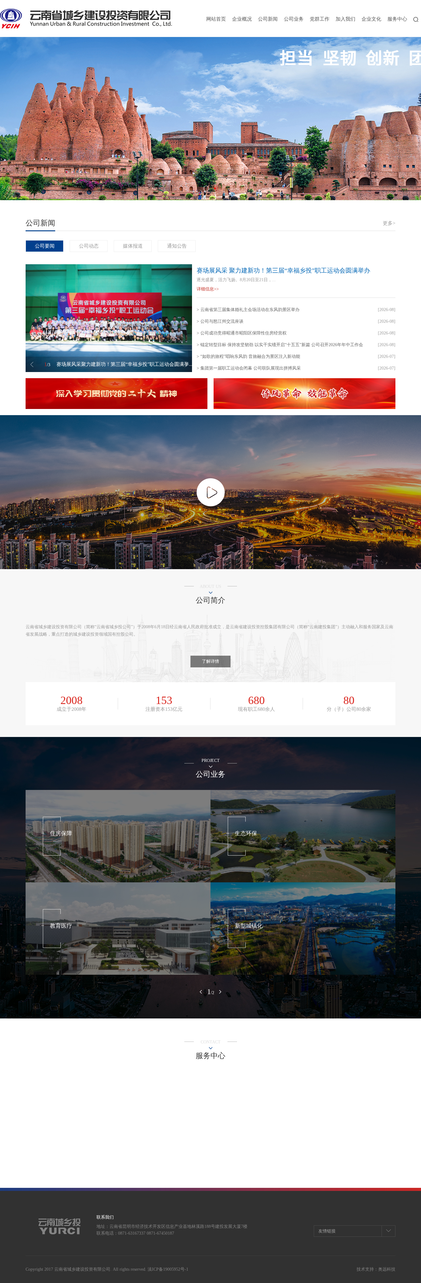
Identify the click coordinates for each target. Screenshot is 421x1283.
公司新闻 (268, 19)
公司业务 (294, 19)
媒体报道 (133, 246)
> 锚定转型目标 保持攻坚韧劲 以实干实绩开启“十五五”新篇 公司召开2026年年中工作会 (280, 344)
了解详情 (210, 661)
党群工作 (319, 19)
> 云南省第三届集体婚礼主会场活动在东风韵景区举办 (248, 309)
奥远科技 (386, 1269)
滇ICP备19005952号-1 (168, 1269)
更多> (389, 223)
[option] (116, 393)
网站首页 (216, 19)
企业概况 (242, 19)
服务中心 (397, 19)
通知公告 (177, 246)
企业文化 (371, 19)
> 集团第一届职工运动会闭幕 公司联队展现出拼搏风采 (249, 368)
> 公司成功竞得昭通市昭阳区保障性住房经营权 (242, 333)
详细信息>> (208, 289)
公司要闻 (45, 246)
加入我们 (345, 19)
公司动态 (89, 246)
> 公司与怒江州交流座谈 (220, 321)
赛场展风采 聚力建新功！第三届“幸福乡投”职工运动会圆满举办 (283, 270)
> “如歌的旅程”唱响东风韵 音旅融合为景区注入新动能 (248, 356)
